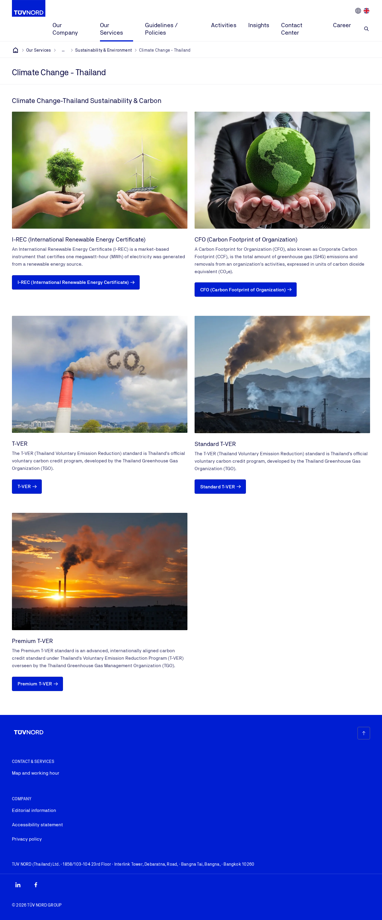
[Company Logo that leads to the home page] (28, 8)
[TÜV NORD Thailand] (15, 50)
